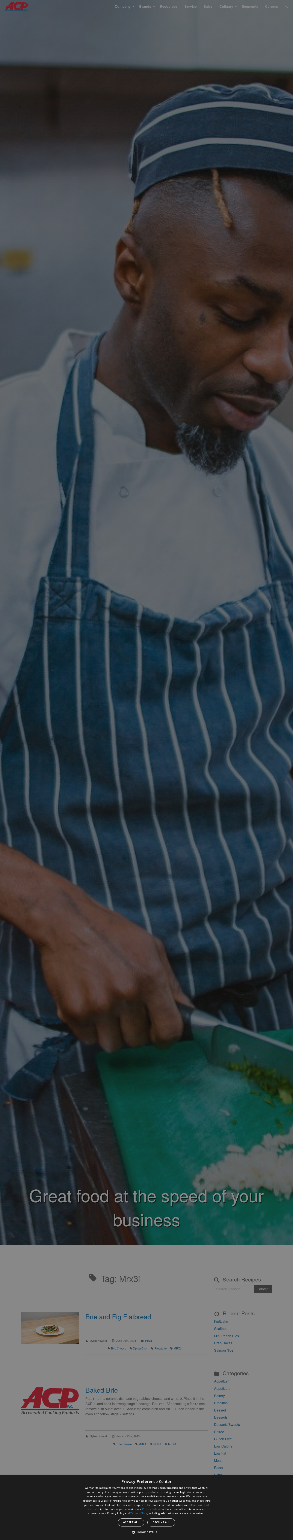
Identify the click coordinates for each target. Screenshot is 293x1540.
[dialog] (146, 1507)
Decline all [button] (161, 1522)
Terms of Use (138, 1513)
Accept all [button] (131, 1522)
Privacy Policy (150, 1509)
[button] (146, 1532)
